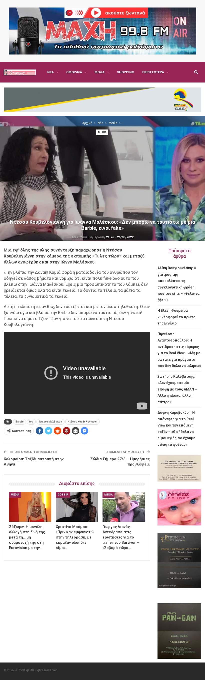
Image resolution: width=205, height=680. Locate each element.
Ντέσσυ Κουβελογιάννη (82, 421)
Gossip (63, 494)
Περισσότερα (153, 72)
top (31, 421)
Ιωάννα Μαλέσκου (50, 421)
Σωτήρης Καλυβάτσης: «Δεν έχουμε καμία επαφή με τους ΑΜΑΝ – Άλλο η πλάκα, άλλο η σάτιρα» (177, 389)
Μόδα (99, 72)
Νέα (50, 72)
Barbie (20, 421)
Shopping (125, 72)
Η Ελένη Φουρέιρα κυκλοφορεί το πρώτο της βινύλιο (177, 316)
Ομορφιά (74, 72)
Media (102, 132)
